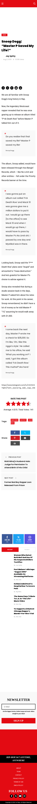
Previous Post (15, 457)
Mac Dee (18, 580)
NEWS (4, 35)
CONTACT (18, 775)
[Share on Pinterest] (11, 88)
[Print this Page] (20, 88)
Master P (23, 420)
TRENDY (27, 549)
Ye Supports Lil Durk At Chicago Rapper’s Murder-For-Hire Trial (24, 611)
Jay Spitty (19, 565)
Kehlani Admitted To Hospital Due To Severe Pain (24, 586)
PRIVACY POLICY (18, 778)
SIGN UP (18, 720)
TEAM (18, 771)
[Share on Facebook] (3, 88)
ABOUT (18, 768)
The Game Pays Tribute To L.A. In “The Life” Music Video (24, 598)
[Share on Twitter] (7, 88)
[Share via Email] (16, 88)
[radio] (8, 404)
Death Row (14, 420)
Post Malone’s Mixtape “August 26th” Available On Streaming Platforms (24, 573)
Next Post (8, 478)
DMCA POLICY (18, 785)
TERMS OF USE (18, 782)
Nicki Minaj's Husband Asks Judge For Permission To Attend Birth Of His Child (17, 464)
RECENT (10, 549)
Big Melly (18, 592)
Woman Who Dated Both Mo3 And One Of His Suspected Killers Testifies (23, 558)
